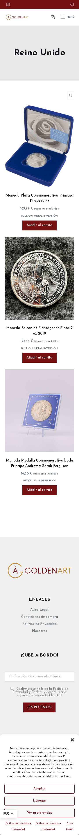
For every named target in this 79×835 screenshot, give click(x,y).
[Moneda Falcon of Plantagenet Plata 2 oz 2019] (39, 278)
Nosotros (39, 631)
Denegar (39, 800)
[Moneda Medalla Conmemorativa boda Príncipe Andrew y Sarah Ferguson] (39, 410)
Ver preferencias (39, 813)
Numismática (47, 480)
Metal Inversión (46, 216)
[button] (72, 740)
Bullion (27, 216)
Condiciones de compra (39, 617)
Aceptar (39, 788)
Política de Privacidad (39, 624)
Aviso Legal (39, 610)
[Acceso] (8, 4)
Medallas (30, 480)
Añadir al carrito (39, 225)
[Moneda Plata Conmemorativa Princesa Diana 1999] (39, 146)
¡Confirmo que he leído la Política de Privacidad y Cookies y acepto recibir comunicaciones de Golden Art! (40, 692)
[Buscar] (72, 4)
